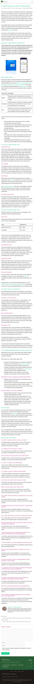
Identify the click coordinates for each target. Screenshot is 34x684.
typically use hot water (25, 363)
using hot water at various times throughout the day (13, 284)
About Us (13, 676)
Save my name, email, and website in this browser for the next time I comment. (16, 649)
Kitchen (19, 671)
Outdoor (22, 671)
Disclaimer (9, 676)
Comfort (5, 616)
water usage (14, 413)
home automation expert (8, 186)
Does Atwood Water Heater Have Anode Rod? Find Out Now (16, 621)
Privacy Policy (4, 676)
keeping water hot (24, 86)
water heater (11, 30)
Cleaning (11, 671)
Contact (16, 676)
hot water (12, 179)
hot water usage (27, 368)
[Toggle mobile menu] (32, 1)
